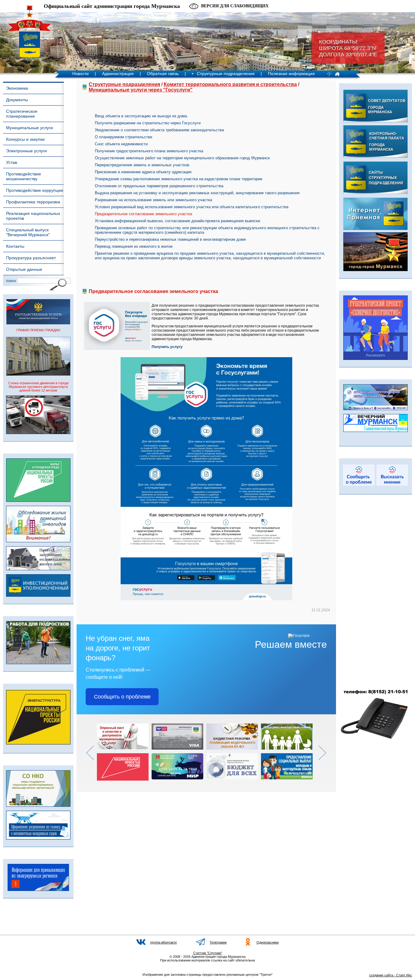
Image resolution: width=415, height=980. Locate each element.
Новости (80, 73)
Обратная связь (163, 73)
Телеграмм (218, 942)
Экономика (17, 88)
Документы (17, 99)
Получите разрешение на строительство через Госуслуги (148, 123)
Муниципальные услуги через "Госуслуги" (141, 89)
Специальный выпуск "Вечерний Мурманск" (28, 232)
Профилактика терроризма (33, 201)
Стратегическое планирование (21, 114)
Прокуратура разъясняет (31, 257)
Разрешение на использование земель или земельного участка (153, 200)
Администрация (118, 73)
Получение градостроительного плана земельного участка (149, 151)
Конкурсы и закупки (25, 139)
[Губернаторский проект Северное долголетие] (375, 359)
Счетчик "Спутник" (207, 953)
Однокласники (267, 942)
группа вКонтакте (163, 942)
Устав (11, 162)
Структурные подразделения (226, 73)
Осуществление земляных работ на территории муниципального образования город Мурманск (182, 158)
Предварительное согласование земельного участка (143, 214)
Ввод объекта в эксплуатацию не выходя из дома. (141, 116)
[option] (124, 752)
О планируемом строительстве (123, 137)
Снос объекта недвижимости (121, 144)
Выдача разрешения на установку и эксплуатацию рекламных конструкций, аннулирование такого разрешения (197, 193)
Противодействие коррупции (34, 190)
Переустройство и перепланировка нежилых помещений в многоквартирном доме (170, 239)
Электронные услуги (26, 150)
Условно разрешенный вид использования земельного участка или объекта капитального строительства (191, 207)
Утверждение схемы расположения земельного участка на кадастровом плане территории (178, 179)
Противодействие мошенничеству (23, 176)
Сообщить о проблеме (122, 697)
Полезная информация (291, 73)
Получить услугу (167, 347)
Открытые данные (24, 269)
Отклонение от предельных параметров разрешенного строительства (159, 186)
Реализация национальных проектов (33, 216)
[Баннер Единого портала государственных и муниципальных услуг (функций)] (38, 323)
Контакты (15, 246)
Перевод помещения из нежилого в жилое (134, 246)
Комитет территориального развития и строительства (230, 84)
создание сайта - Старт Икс (390, 975)
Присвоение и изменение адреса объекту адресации (143, 172)
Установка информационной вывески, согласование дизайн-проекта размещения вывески (177, 221)
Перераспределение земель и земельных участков (142, 165)
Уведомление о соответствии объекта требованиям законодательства (159, 130)
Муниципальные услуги (29, 127)
